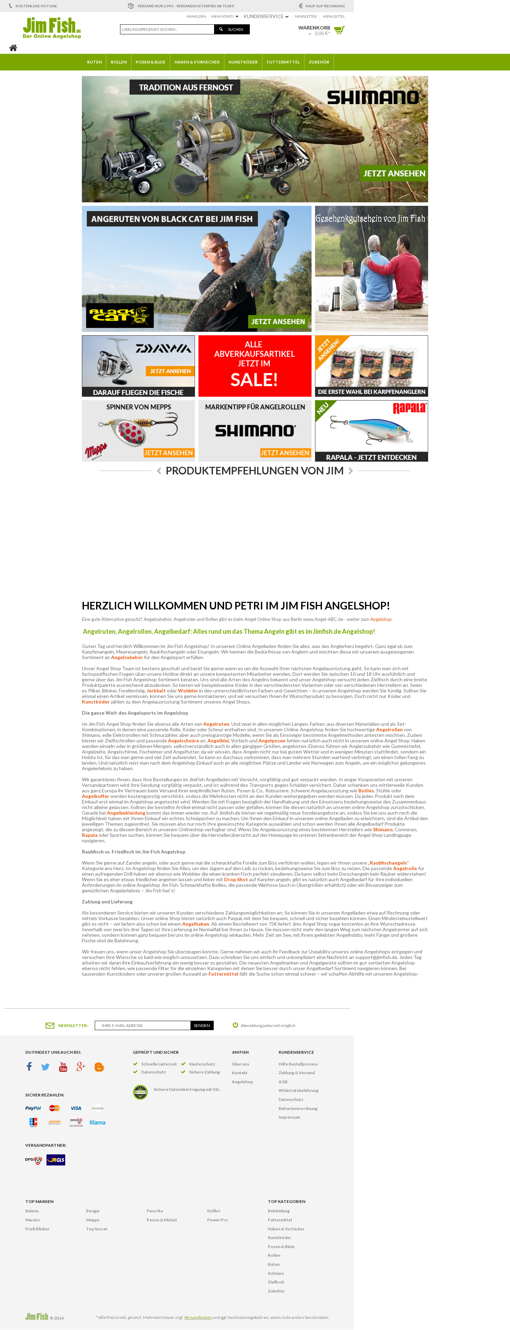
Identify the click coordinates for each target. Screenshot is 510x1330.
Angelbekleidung (126, 813)
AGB (283, 1081)
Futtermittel (223, 974)
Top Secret (97, 1228)
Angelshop (381, 619)
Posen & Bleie (281, 1246)
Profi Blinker (37, 1228)
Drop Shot (236, 879)
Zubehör (276, 1291)
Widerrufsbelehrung (298, 1090)
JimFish (52, 28)
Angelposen (272, 740)
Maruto (32, 1219)
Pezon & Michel (162, 1219)
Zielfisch (276, 1282)
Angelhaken (195, 924)
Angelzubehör (127, 657)
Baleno (32, 1210)
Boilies (366, 790)
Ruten (274, 1264)
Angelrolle (405, 868)
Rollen (274, 1255)
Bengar (93, 1210)
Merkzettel (334, 16)
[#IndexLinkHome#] (13, 49)
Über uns (240, 1064)
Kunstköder (96, 702)
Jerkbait (156, 690)
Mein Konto (222, 16)
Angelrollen (389, 729)
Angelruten (216, 724)
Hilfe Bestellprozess (298, 1064)
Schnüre (276, 1273)
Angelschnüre (183, 740)
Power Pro (217, 1219)
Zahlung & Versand (297, 1072)
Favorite (155, 1210)
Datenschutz (291, 1099)
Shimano (383, 829)
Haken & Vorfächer (286, 1228)
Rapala (89, 835)
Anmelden (196, 16)
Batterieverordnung (298, 1108)
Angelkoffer (96, 796)
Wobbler (188, 690)
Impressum (289, 1117)
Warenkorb (339, 30)
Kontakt (240, 1072)
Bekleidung (279, 1210)
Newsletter (306, 16)
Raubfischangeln (388, 863)
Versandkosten (198, 1317)
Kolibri (213, 1210)
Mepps (92, 1219)
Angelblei (218, 740)
